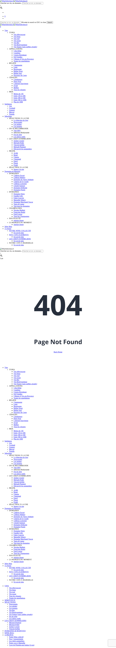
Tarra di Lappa (19, 541)
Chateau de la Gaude (21, 519)
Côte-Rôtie (17, 388)
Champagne (18, 402)
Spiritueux (8, 441)
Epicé (16, 498)
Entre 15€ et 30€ (19, 433)
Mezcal (11, 449)
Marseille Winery (20, 537)
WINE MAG (9, 633)
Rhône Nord (18, 408)
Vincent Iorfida (19, 482)
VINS (7, 586)
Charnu (16, 494)
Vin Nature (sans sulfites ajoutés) (25, 384)
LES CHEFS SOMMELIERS (20, 576)
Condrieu (17, 390)
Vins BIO (17, 468)
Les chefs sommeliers (16, 641)
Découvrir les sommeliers (23, 486)
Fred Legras (18, 551)
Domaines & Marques (12, 508)
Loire (15, 404)
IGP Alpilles (18, 394)
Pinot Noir (17, 419)
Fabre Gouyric (19, 535)
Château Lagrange (20, 521)
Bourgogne (18, 406)
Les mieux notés (19, 474)
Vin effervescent (19, 372)
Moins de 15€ (18, 431)
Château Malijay (19, 515)
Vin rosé (17, 376)
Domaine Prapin (19, 527)
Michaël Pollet (19, 480)
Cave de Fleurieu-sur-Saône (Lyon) (21, 645)
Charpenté (17, 496)
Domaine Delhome (20, 525)
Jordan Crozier (19, 478)
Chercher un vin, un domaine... (11, 3)
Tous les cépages (20, 427)
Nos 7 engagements (16, 639)
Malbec (16, 425)
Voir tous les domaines (22, 543)
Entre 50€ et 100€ (20, 437)
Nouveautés (18, 459)
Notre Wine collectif (16, 637)
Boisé (16, 492)
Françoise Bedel (19, 549)
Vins (6, 367)
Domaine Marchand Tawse (23, 539)
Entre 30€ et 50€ (19, 435)
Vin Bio (16, 380)
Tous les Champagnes (21, 553)
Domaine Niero (19, 531)
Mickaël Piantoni (20, 484)
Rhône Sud (18, 410)
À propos (8, 566)
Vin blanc (17, 374)
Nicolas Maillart (19, 547)
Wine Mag (8, 564)
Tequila (11, 451)
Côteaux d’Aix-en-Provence (24, 396)
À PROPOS (9, 635)
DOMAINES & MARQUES (15, 631)
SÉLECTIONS (10, 602)
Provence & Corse (20, 412)
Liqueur (12, 447)
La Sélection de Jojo (21, 457)
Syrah (16, 423)
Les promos (18, 463)
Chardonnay (18, 417)
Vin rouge (17, 378)
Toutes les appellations (22, 398)
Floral (16, 500)
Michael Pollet (14, 625)
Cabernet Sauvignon (21, 421)
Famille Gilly (18, 533)
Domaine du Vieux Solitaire (24, 517)
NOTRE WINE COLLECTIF (20, 568)
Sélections (8, 453)
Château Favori (19, 513)
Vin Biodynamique (20, 382)
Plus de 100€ (18, 439)
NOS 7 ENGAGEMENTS (19, 572)
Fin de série (18, 472)
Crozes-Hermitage (20, 392)
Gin (10, 443)
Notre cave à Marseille (17, 643)
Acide (16, 490)
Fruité (16, 502)
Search (49, 22)
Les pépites (18, 461)
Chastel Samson (19, 523)
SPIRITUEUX (10, 600)
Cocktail (12, 445)
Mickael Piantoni (15, 623)
